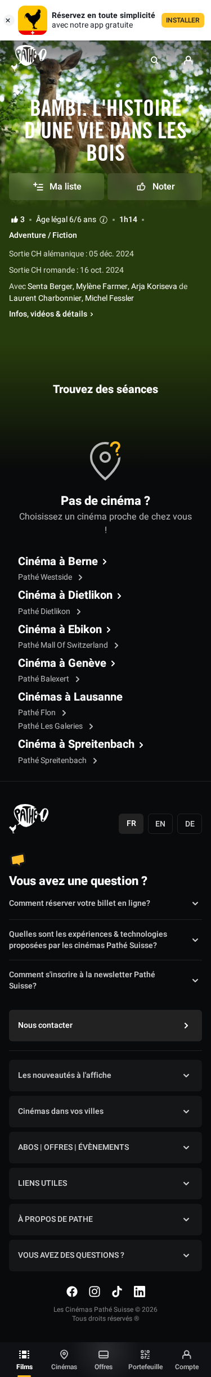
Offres (104, 1367)
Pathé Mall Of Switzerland (64, 645)
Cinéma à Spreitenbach (76, 744)
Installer (183, 20)
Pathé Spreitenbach (53, 760)
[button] (154, 60)
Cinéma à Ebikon (60, 629)
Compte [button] (187, 1367)
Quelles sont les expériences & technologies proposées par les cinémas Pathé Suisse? (88, 940)
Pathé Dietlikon (45, 611)
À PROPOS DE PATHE (55, 1219)
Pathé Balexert (44, 679)
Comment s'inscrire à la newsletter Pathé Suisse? (82, 980)
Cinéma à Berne (58, 561)
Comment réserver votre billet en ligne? (79, 903)
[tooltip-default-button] (103, 219)
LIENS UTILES (42, 1183)
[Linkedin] (139, 1291)
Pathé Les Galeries (51, 726)
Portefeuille (145, 1367)
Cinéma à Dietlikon (65, 595)
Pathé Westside (46, 577)
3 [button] (22, 219)
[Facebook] (72, 1291)
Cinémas (64, 1367)
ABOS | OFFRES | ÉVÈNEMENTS (73, 1147)
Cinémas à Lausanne (70, 697)
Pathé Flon (37, 713)
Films (24, 1367)
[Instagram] (94, 1291)
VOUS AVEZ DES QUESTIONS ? (71, 1255)
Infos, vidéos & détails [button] (48, 314)
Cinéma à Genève (62, 663)
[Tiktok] (117, 1291)
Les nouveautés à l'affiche (64, 1075)
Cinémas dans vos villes (61, 1111)
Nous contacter (45, 1025)
